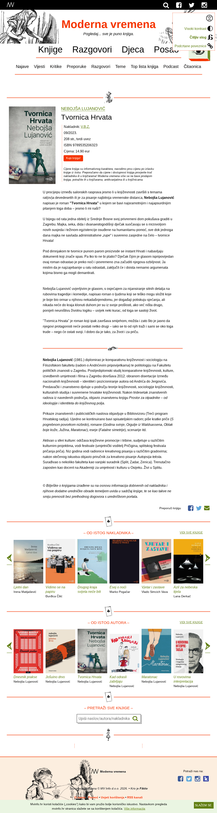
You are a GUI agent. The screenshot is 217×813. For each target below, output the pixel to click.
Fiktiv (144, 788)
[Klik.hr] (206, 779)
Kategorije (198, 50)
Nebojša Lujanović (83, 108)
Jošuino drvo (58, 679)
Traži (135, 718)
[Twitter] (191, 5)
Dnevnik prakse (26, 679)
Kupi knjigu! (73, 158)
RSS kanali (135, 797)
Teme (120, 66)
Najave (22, 66)
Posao (166, 49)
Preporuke (76, 66)
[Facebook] (179, 5)
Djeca (133, 49)
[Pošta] (207, 507)
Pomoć (93, 797)
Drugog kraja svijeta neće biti (89, 589)
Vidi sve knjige (191, 532)
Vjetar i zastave (155, 589)
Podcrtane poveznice (190, 46)
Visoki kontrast (195, 28)
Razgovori (92, 49)
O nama (79, 797)
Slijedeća (207, 559)
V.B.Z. (85, 127)
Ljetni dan (25, 589)
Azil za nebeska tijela (186, 591)
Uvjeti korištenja (112, 797)
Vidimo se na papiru (55, 591)
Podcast (171, 66)
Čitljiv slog (198, 37)
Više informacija (134, 808)
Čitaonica (192, 66)
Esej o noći (120, 589)
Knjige (50, 49)
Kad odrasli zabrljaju (122, 681)
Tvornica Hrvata (90, 679)
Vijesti (39, 66)
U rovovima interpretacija (186, 681)
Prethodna (9, 559)
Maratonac (154, 679)
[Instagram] (204, 5)
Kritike (56, 66)
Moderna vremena (108, 24)
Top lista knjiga (144, 66)
